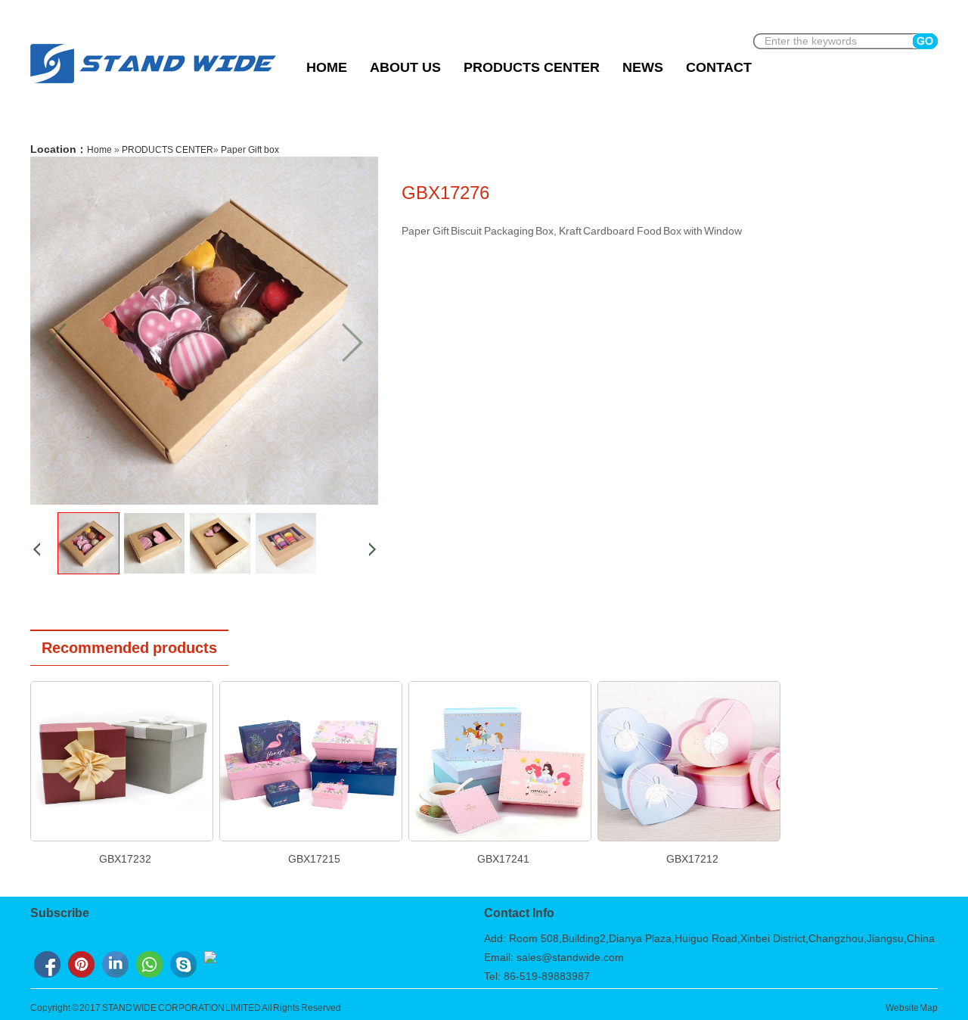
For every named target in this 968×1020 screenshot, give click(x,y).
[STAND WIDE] (153, 83)
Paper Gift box (250, 150)
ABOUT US (405, 67)
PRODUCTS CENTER (532, 67)
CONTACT (719, 67)
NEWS (642, 67)
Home (326, 67)
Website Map (912, 1008)
